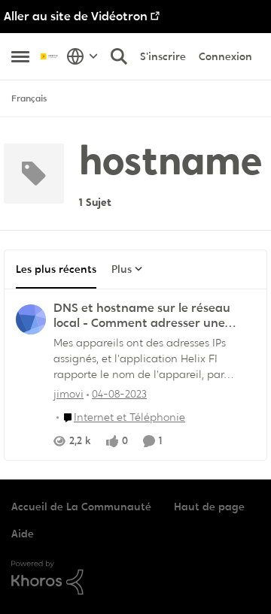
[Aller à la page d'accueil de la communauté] (50, 56)
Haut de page (209, 506)
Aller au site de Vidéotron (76, 16)
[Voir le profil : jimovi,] (31, 319)
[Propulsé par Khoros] (135, 578)
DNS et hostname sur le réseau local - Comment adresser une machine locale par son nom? (141, 316)
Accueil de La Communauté (81, 506)
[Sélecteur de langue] (82, 56)
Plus (121, 269)
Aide (22, 533)
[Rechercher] (119, 56)
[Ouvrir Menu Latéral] (20, 56)
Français (29, 98)
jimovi (68, 394)
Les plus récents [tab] (56, 269)
